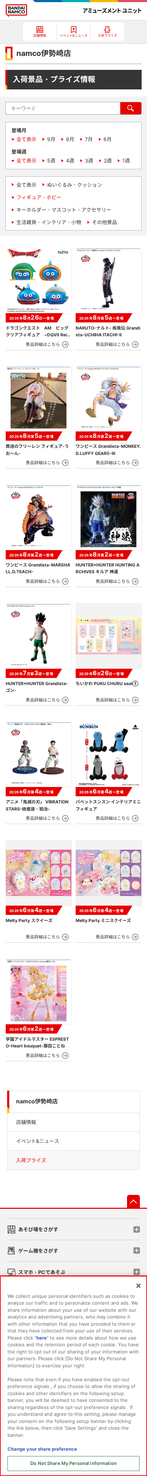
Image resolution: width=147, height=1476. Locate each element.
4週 (70, 160)
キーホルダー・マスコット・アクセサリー (63, 210)
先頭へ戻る (133, 1201)
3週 (89, 160)
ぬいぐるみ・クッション (74, 185)
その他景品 (104, 222)
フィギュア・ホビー (38, 197)
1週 (126, 160)
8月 (70, 139)
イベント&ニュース (37, 1141)
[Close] (138, 1286)
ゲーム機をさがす (38, 1251)
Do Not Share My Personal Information (73, 1463)
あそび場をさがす (38, 1229)
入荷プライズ (31, 1160)
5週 (51, 160)
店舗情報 (26, 1122)
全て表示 (26, 139)
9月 (51, 139)
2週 (108, 160)
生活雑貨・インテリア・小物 (48, 222)
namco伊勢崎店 (37, 1101)
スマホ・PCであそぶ (41, 1272)
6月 (107, 139)
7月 (89, 139)
